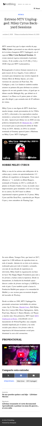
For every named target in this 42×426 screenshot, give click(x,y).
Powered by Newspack (9, 422)
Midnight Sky (27, 122)
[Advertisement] (21, 226)
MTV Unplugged (31, 381)
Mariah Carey (24, 307)
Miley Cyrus (20, 381)
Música (21, 14)
